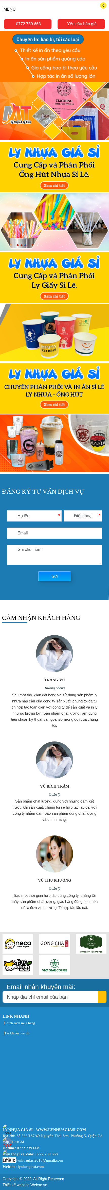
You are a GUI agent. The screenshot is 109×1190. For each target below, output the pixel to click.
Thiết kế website (16, 1185)
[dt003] (91, 952)
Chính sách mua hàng (19, 1023)
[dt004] (18, 974)
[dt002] (54, 952)
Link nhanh (16, 1016)
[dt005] (54, 974)
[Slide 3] (54, 418)
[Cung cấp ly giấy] (54, 307)
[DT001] (18, 952)
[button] (27, 24)
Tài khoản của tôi (16, 1033)
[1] (54, 86)
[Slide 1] (54, 197)
